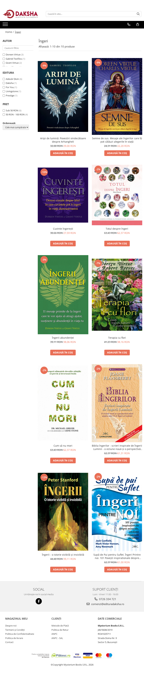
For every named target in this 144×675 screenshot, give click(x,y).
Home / (9, 32)
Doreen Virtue (13, 54)
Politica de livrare (14, 638)
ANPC (54, 633)
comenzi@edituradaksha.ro (107, 604)
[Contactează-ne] (129, 24)
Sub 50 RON (12, 110)
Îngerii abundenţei (63, 337)
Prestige (10, 95)
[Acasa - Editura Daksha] (20, 14)
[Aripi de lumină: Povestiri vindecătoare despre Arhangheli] (63, 96)
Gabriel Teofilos (14, 58)
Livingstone (12, 91)
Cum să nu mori (63, 445)
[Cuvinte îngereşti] (63, 195)
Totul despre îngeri (117, 228)
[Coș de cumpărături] (137, 24)
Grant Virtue (12, 62)
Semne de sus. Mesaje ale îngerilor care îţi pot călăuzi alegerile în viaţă (117, 140)
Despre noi (11, 625)
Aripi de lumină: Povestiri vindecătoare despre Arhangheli (63, 140)
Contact (9, 642)
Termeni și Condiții (15, 629)
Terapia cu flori (117, 337)
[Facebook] (39, 601)
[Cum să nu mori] (63, 403)
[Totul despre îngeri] (117, 195)
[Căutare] (138, 14)
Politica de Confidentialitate (19, 633)
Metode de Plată (60, 625)
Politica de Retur (59, 629)
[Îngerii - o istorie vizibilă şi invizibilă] (63, 512)
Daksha (10, 83)
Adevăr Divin (12, 79)
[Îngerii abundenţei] (63, 294)
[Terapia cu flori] (117, 295)
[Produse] (6, 25)
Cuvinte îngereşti (63, 228)
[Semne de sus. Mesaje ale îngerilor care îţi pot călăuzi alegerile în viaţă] (117, 96)
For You (10, 87)
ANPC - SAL (57, 638)
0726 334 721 (107, 599)
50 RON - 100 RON (15, 114)
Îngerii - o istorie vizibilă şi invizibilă (63, 554)
